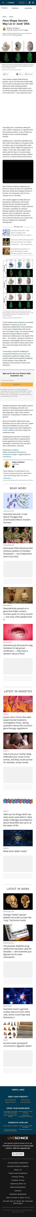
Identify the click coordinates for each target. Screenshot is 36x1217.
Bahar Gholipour (14, 28)
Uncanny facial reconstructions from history (25, 1115)
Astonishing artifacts (25, 1102)
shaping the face (17, 325)
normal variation (8, 430)
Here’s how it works (17, 35)
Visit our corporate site (21, 1148)
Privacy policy (18, 1177)
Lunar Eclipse (28, 8)
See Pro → (23, 2)
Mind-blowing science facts (25, 1129)
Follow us (20, 74)
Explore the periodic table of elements (10, 1115)
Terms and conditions (18, 1173)
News (26, 30)
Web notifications (18, 1187)
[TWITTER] (13, 466)
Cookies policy (18, 1180)
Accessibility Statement (18, 1163)
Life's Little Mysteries (10, 1100)
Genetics (11, 16)
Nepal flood (15, 8)
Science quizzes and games (10, 1125)
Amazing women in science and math (26, 1112)
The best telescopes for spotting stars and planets (10, 1130)
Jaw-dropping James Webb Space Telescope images (10, 1112)
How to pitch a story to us (18, 1198)
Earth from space (25, 1100)
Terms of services (21, 389)
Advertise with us (18, 1184)
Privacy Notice (22, 391)
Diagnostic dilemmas (10, 1102)
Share (7, 74)
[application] (18, 170)
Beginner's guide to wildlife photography (25, 1126)
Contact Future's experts (18, 1166)
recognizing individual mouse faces (15, 354)
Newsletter (30, 74)
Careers (18, 1191)
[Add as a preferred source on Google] (18, 1154)
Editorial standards (18, 1194)
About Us (18, 1170)
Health (4, 16)
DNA (12, 127)
